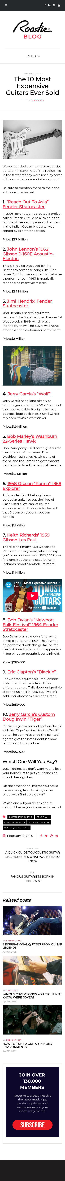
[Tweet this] (46, 836)
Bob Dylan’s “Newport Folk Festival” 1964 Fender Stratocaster (30, 624)
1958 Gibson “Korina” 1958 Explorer (32, 486)
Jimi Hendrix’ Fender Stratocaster (27, 303)
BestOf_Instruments (16, 827)
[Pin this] (56, 836)
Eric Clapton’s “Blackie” (31, 671)
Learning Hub (13, 940)
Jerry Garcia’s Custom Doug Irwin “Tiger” (29, 717)
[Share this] (41, 836)
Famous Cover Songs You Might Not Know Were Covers (32, 996)
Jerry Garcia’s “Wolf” (29, 393)
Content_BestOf (39, 822)
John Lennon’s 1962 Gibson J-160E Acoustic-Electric (28, 253)
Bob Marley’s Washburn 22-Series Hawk (30, 439)
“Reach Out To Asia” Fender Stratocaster (26, 204)
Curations (37, 100)
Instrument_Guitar (20, 817)
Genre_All (42, 817)
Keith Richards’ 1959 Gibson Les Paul (26, 537)
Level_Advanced (14, 822)
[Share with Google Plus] (51, 836)
